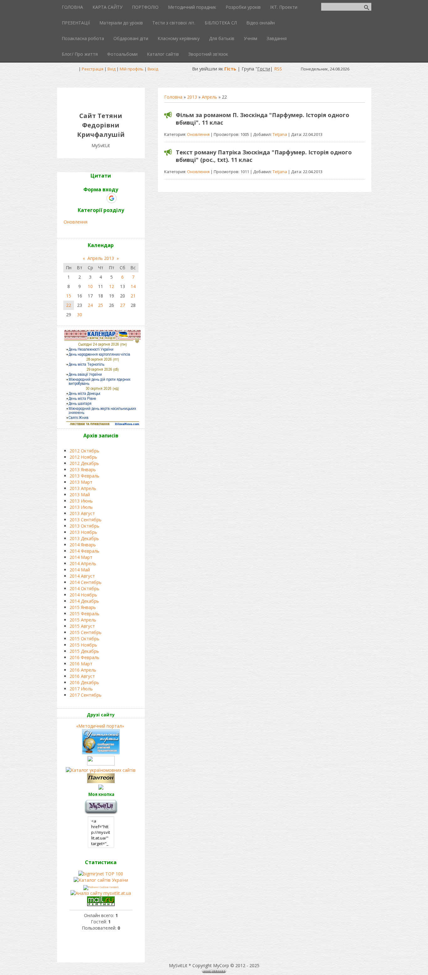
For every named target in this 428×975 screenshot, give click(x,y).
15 (68, 296)
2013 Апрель (83, 488)
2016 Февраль (84, 657)
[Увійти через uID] (90, 198)
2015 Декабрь (84, 651)
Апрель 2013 (100, 258)
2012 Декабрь (84, 463)
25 (100, 305)
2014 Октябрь (84, 588)
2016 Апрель (83, 670)
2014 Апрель (83, 563)
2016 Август (82, 676)
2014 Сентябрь (86, 582)
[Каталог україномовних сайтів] (101, 770)
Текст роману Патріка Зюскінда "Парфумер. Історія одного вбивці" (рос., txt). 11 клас (264, 155)
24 (90, 305)
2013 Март (81, 482)
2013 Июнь (81, 501)
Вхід (111, 69)
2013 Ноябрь (83, 532)
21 (133, 296)
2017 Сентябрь (86, 695)
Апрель (209, 97)
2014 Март (81, 557)
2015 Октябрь (84, 639)
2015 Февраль (84, 613)
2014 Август (82, 576)
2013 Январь (83, 469)
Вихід (153, 69)
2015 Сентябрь (86, 632)
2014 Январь (83, 545)
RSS (278, 68)
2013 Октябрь (84, 526)
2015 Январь (83, 607)
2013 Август (82, 513)
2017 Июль (81, 689)
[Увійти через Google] (112, 198)
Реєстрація (92, 69)
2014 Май (80, 570)
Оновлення (198, 134)
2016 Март (81, 664)
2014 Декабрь (84, 601)
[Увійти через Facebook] (100, 198)
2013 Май (80, 495)
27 (122, 305)
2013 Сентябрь (86, 520)
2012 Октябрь (84, 451)
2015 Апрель (83, 620)
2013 (192, 97)
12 (111, 286)
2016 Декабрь (84, 682)
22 (68, 305)
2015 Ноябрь (83, 645)
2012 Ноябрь (83, 457)
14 (133, 286)
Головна (173, 97)
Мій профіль (132, 69)
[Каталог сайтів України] (101, 880)
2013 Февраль (84, 476)
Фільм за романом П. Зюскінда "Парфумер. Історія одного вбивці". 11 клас (262, 118)
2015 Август (82, 626)
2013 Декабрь (84, 538)
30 (79, 314)
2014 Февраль (84, 551)
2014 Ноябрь (83, 595)
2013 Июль (81, 507)
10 (90, 286)
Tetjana (280, 134)
